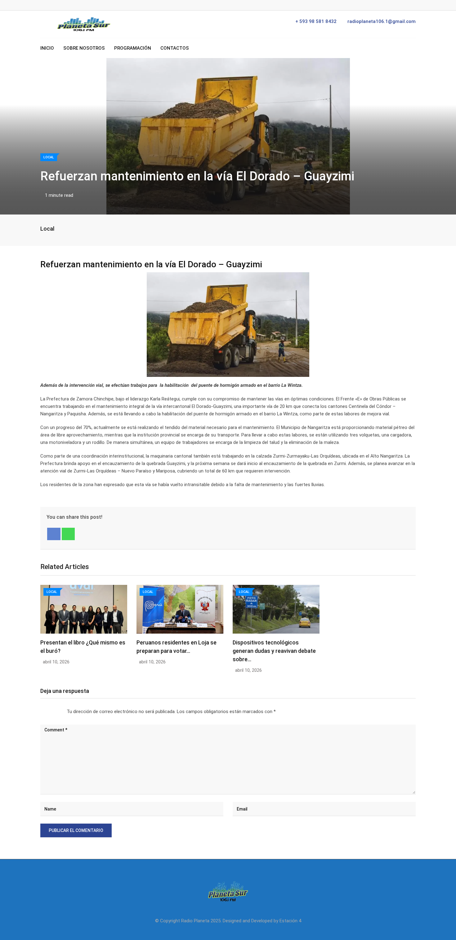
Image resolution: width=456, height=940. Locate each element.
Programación (132, 48)
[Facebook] (53, 534)
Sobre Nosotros (84, 48)
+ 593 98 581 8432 (316, 21)
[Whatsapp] (68, 534)
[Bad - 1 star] (40, 712)
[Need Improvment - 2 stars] (45, 712)
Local (47, 228)
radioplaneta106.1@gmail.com (381, 21)
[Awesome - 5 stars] (60, 712)
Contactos (174, 48)
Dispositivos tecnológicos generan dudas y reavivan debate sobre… (274, 650)
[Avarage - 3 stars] (50, 712)
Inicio (47, 48)
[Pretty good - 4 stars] (55, 712)
